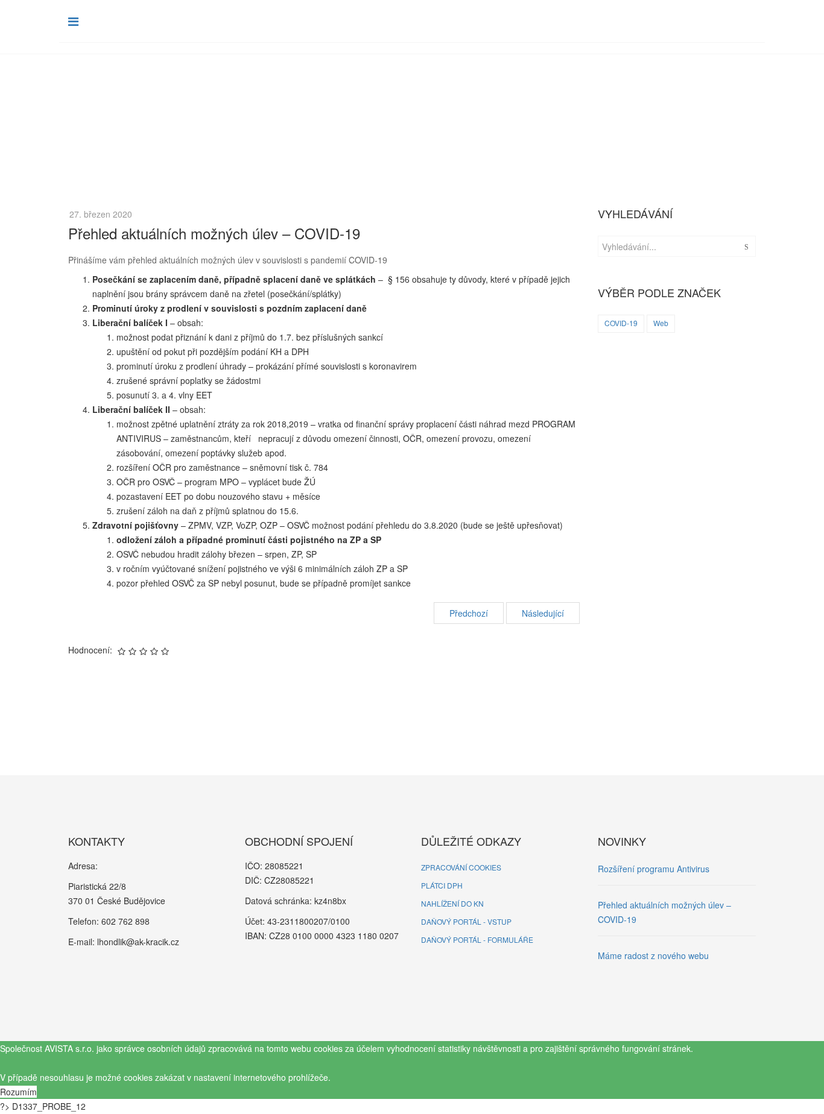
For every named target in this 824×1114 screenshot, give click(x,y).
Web (660, 323)
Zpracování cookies (461, 867)
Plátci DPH (442, 885)
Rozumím (18, 1092)
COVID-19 (621, 323)
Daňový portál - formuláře (477, 939)
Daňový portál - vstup (466, 921)
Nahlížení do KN (452, 903)
